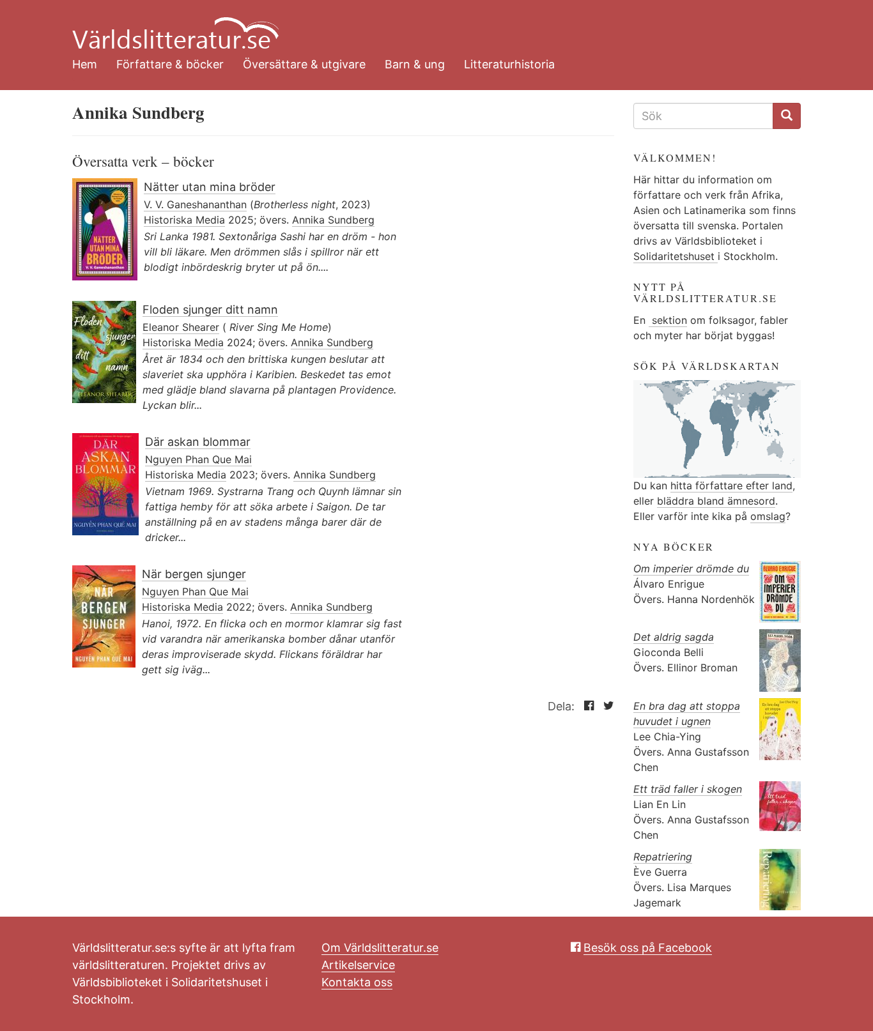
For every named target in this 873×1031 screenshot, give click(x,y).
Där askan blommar (198, 441)
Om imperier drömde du (691, 568)
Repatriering (662, 856)
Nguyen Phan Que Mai (198, 459)
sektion (668, 320)
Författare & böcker (170, 64)
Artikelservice (358, 965)
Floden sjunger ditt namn (210, 309)
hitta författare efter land (731, 485)
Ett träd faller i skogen (687, 789)
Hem (84, 64)
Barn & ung (415, 64)
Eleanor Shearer (181, 327)
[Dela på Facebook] (586, 706)
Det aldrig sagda (673, 636)
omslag (767, 516)
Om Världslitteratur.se (379, 947)
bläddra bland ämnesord (716, 500)
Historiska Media (184, 219)
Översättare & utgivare (304, 64)
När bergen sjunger (194, 574)
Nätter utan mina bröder (209, 187)
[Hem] (427, 26)
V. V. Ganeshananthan (195, 204)
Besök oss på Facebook (647, 947)
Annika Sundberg (333, 219)
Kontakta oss (356, 982)
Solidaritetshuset (675, 256)
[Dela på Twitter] (605, 706)
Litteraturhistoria (509, 64)
